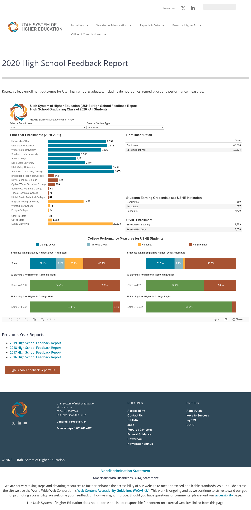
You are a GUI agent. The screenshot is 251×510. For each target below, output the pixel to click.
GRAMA (132, 420)
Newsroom (135, 439)
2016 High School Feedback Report (35, 357)
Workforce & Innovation (111, 25)
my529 (191, 420)
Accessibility (136, 410)
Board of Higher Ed (184, 25)
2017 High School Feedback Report (35, 352)
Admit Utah (194, 410)
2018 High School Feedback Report (35, 348)
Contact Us (135, 415)
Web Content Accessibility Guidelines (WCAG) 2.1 (113, 490)
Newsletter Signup (140, 443)
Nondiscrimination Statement (125, 470)
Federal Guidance (139, 434)
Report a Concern (139, 429)
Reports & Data (150, 25)
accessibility (224, 495)
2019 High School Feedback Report (35, 343)
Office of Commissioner (86, 34)
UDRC (190, 424)
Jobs (130, 424)
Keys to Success (197, 415)
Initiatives (77, 25)
